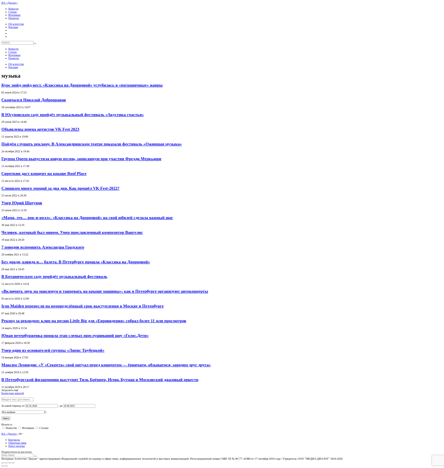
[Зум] (13, 462)
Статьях (44, 427)
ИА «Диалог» (9, 2)
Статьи (12, 11)
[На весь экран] (9, 462)
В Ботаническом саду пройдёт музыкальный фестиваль (54, 276)
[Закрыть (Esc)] (2, 462)
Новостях (11, 427)
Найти (6, 418)
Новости (13, 8)
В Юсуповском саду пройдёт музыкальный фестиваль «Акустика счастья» (72, 114)
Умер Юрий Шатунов (21, 203)
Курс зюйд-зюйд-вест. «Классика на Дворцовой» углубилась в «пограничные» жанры (82, 85)
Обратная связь (17, 442)
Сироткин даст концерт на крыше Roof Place (44, 173)
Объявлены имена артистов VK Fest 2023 (40, 129)
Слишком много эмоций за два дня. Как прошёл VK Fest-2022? (60, 188)
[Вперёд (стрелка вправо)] (6, 465)
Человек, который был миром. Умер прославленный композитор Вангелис (72, 232)
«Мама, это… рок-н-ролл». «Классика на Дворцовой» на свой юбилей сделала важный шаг (87, 217)
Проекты (13, 18)
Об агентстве (16, 24)
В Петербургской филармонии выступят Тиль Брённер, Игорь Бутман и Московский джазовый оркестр (99, 379)
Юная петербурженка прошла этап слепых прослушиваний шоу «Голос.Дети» (75, 335)
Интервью (14, 15)
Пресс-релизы (16, 446)
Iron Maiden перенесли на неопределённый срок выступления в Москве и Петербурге (82, 306)
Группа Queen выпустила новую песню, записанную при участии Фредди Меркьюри (81, 158)
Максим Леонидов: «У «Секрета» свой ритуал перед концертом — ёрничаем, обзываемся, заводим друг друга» (106, 365)
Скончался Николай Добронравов (33, 100)
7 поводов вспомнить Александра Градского (42, 247)
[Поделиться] (6, 462)
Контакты (14, 439)
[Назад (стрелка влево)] (2, 465)
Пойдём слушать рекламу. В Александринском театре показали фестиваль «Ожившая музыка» (91, 144)
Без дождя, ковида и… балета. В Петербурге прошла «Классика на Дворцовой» (75, 262)
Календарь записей (12, 393)
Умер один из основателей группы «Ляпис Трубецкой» (52, 350)
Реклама (13, 27)
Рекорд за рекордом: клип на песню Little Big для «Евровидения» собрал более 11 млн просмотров (93, 320)
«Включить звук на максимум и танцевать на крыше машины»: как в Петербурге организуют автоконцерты (104, 291)
